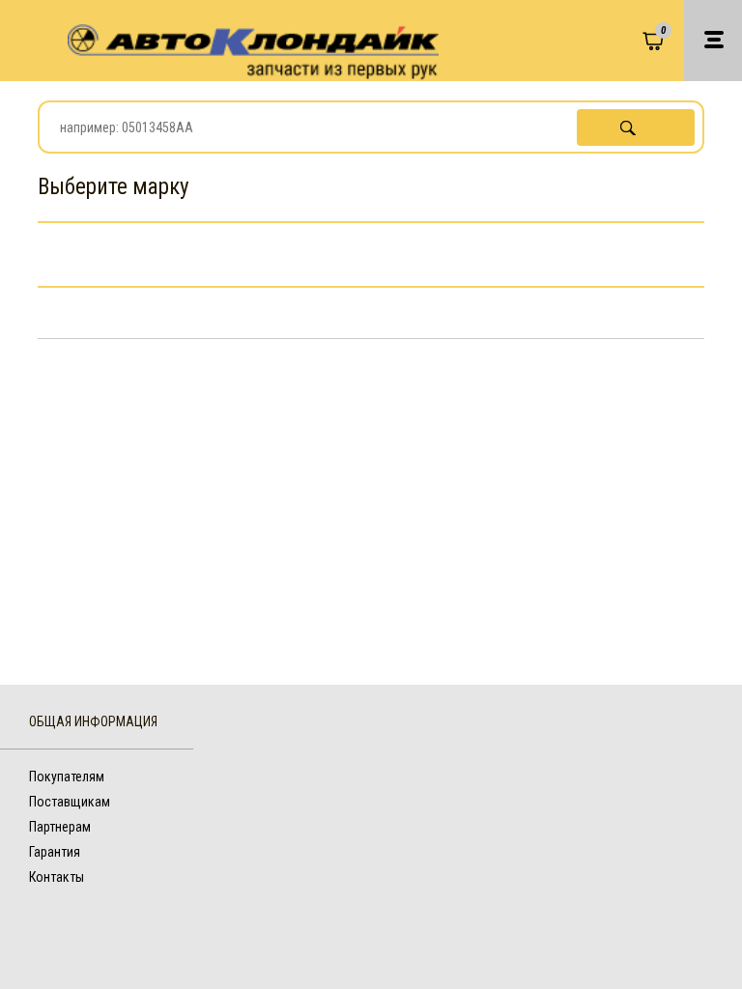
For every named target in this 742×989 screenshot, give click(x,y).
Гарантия (54, 852)
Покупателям (66, 776)
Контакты (56, 877)
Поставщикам (69, 801)
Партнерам (60, 826)
